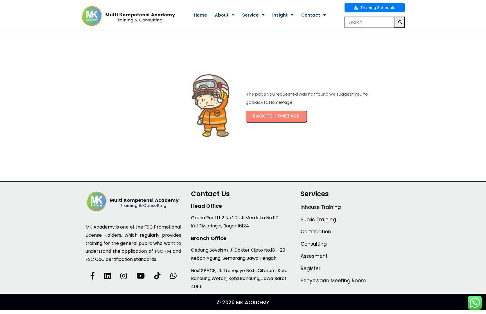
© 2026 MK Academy (243, 302)
